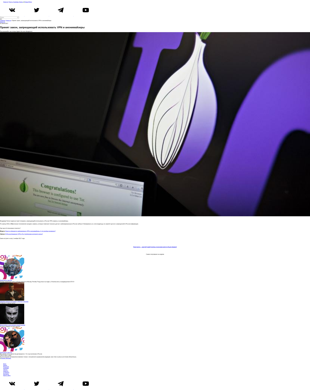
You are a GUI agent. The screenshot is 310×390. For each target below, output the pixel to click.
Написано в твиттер (6, 280)
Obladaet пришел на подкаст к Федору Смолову (14, 301)
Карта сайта (6, 375)
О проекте (6, 372)
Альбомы (16, 2)
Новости (5, 2)
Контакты (6, 374)
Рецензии (6, 366)
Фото (4, 364)
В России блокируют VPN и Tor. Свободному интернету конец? (24, 234)
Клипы (21, 2)
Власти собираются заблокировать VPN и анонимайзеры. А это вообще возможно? (30, 231)
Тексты (11, 2)
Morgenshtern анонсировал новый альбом (12, 325)
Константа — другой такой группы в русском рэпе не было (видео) (155, 247)
